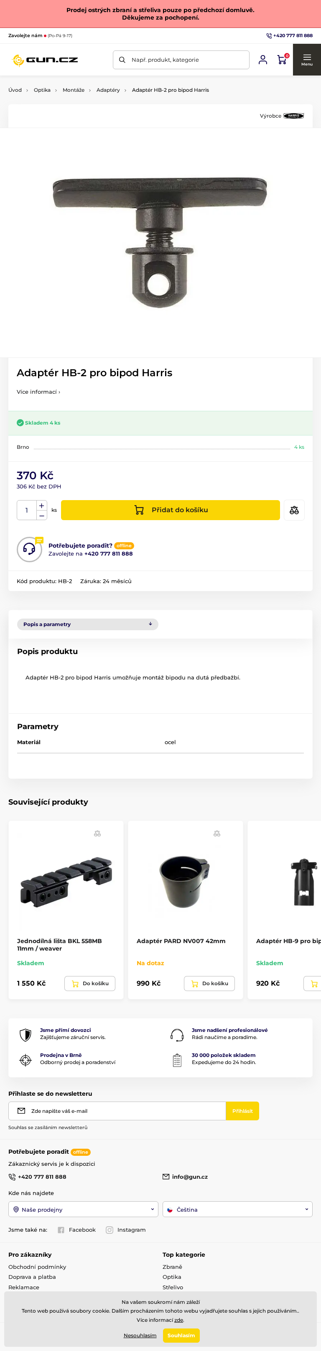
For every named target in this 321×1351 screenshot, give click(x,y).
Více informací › (38, 391)
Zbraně (172, 1266)
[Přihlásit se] (263, 59)
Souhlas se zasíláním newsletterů (47, 1127)
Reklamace (23, 1287)
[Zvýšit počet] (42, 506)
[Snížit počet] (42, 515)
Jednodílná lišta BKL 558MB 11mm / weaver (59, 944)
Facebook (82, 1229)
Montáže (73, 90)
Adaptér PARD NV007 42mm (181, 941)
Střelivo (173, 1287)
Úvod (15, 90)
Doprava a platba (32, 1276)
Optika (42, 90)
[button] (307, 59)
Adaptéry (108, 90)
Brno (23, 447)
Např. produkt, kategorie (165, 59)
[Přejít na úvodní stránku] (44, 59)
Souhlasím (181, 1335)
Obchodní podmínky (37, 1266)
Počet (27, 510)
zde (178, 1320)
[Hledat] (122, 59)
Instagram (131, 1229)
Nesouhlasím (140, 1335)
